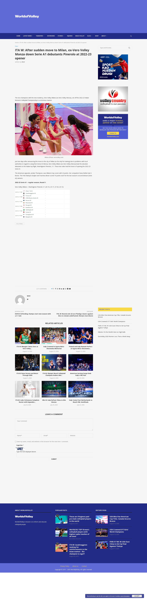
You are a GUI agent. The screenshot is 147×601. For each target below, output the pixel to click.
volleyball (19, 223)
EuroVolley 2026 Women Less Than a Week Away (114, 336)
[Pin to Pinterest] (59, 289)
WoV (23, 62)
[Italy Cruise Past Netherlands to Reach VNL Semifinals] (80, 389)
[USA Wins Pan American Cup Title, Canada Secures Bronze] (102, 520)
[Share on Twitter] (57, 289)
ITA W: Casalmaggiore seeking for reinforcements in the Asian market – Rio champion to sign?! (78, 549)
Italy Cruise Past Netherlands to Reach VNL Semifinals (80, 401)
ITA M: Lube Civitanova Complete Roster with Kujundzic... (27, 401)
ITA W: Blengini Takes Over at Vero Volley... (27, 347)
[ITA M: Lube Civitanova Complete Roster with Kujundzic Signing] (27, 389)
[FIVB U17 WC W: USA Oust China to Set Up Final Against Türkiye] (102, 545)
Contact (84, 566)
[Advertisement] (93, 17)
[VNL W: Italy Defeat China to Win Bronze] (54, 389)
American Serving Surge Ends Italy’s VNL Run (80, 374)
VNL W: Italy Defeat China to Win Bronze (54, 401)
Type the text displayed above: (26, 452)
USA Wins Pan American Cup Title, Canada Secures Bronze (120, 519)
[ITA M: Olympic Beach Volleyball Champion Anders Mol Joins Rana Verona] (54, 362)
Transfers (39, 36)
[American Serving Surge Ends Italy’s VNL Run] (80, 362)
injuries (69, 36)
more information (125, 596)
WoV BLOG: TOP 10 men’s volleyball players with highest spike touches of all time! (79, 533)
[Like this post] (53, 289)
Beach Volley (79, 36)
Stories (60, 36)
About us (75, 566)
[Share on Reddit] (63, 289)
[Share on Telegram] (67, 289)
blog (89, 36)
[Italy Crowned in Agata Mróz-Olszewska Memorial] (54, 335)
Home (18, 36)
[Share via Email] (70, 289)
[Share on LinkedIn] (61, 289)
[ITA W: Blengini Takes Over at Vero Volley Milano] (27, 335)
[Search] (131, 36)
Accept (136, 596)
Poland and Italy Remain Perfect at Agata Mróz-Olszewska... (80, 347)
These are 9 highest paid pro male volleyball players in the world (80, 519)
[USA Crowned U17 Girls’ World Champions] (102, 533)
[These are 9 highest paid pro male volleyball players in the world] (61, 520)
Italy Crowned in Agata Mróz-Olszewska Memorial (53, 347)
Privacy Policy (64, 566)
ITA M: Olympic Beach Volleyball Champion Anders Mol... (54, 374)
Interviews (51, 36)
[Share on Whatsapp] (65, 289)
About (104, 36)
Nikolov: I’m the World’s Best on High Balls (111, 332)
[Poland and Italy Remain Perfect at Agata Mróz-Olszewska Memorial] (80, 335)
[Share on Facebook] (55, 289)
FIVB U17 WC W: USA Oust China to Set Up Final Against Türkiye (120, 544)
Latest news (27, 36)
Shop (96, 36)
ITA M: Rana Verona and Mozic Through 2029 (27, 374)
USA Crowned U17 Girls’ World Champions (111, 321)
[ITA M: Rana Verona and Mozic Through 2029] (27, 362)
